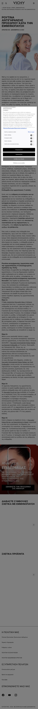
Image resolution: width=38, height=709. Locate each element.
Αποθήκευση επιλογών (19, 158)
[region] (19, 135)
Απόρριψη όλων (19, 149)
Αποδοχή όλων (19, 154)
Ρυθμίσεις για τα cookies (19, 162)
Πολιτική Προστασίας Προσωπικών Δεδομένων (15, 128)
